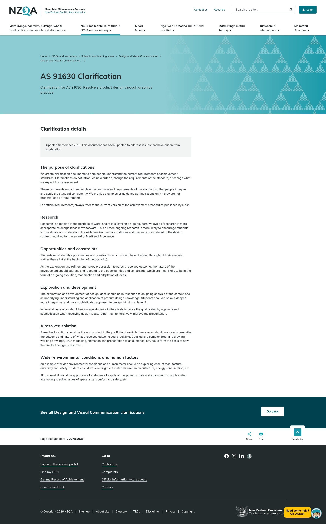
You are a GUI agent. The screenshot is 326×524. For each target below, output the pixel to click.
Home (44, 56)
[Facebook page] (226, 456)
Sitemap (84, 511)
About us (219, 9)
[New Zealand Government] (261, 512)
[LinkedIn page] (241, 456)
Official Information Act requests (124, 479)
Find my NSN (49, 472)
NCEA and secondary (64, 56)
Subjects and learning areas (97, 56)
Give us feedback (52, 487)
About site (102, 511)
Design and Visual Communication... (61, 60)
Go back (272, 411)
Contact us (201, 9)
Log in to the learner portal (59, 464)
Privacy (170, 511)
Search (291, 9)
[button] (249, 436)
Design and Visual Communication (138, 56)
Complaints (110, 472)
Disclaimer (153, 511)
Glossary (121, 511)
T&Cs (136, 511)
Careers (107, 487)
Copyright (188, 511)
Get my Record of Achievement (62, 479)
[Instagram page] (234, 456)
